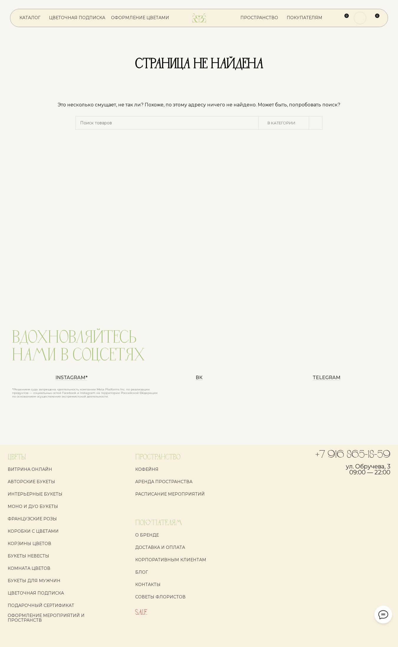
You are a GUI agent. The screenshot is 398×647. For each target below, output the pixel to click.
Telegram (327, 377)
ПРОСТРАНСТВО (157, 457)
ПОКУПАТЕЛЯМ (158, 523)
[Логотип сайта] (199, 17)
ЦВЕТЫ (17, 457)
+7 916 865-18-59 (353, 455)
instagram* (71, 377)
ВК (199, 377)
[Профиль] (360, 18)
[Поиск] (333, 18)
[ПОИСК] (316, 123)
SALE (141, 612)
